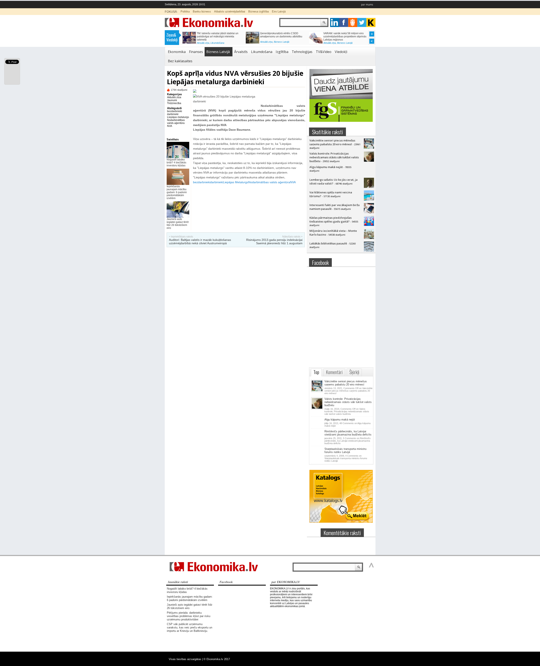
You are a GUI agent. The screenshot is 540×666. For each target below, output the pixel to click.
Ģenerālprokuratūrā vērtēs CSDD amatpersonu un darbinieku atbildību (281, 35)
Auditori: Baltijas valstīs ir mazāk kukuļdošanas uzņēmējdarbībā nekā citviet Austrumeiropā (200, 241)
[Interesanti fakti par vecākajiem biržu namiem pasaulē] (369, 212)
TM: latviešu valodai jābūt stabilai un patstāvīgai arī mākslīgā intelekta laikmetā (217, 36)
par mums (367, 4)
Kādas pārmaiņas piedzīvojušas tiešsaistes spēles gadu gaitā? (330, 219)
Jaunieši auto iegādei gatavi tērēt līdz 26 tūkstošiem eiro (178, 223)
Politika (185, 11)
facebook (343, 22)
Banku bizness (202, 11)
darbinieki (172, 114)
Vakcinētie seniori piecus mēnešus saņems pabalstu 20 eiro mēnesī (332, 142)
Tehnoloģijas (302, 51)
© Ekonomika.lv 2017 (217, 659)
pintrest (352, 22)
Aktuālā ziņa (203, 43)
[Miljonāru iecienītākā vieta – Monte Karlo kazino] (369, 238)
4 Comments (345, 458)
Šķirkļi (354, 372)
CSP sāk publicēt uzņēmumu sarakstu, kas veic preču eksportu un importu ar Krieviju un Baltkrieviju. (189, 627)
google (334, 22)
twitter (361, 22)
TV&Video (323, 51)
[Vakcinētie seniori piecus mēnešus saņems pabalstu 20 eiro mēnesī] (369, 147)
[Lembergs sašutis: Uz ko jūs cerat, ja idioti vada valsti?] (369, 187)
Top (316, 372)
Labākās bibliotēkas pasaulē (328, 243)
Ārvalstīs (241, 51)
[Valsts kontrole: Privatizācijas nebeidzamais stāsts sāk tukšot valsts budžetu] (369, 161)
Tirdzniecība (174, 103)
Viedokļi (341, 51)
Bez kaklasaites (180, 61)
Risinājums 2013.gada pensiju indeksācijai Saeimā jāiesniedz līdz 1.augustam (274, 241)
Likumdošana (217, 43)
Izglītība (282, 51)
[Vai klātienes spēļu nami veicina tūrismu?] (369, 199)
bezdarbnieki (174, 111)
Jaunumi (172, 100)
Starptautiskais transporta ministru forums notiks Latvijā (345, 450)
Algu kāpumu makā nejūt (326, 167)
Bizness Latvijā (281, 42)
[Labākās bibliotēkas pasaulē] (369, 250)
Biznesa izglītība (258, 11)
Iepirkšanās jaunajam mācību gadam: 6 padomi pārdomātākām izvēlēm (177, 192)
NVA (169, 126)
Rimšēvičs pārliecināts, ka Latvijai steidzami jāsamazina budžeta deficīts (347, 433)
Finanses (196, 51)
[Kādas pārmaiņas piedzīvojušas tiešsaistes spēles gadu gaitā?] (369, 225)
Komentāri (334, 372)
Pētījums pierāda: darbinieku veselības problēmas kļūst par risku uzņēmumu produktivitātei (188, 616)
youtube (370, 22)
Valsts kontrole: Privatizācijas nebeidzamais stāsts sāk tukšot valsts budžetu (334, 157)
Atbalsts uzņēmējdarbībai (229, 11)
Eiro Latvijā (279, 11)
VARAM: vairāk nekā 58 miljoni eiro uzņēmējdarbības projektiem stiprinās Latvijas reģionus (344, 36)
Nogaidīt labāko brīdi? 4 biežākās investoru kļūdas (176, 162)
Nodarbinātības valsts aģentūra (176, 122)
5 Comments (347, 441)
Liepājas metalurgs (178, 117)
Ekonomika (177, 51)
